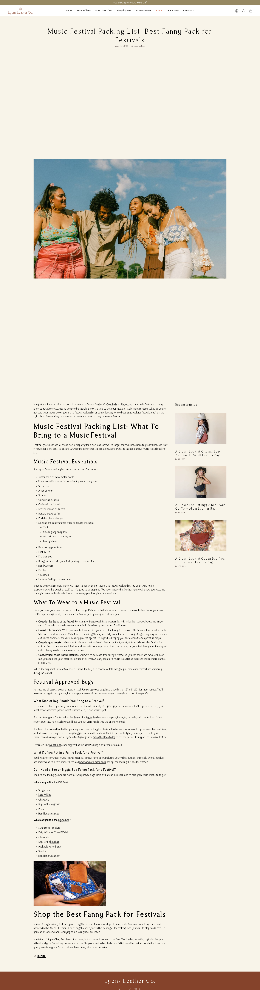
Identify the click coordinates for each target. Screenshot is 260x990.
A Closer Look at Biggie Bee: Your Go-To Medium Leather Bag (200, 506)
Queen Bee (55, 744)
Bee (76, 717)
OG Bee (62, 782)
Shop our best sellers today (98, 943)
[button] (103, 11)
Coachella (111, 404)
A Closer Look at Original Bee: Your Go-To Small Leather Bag (197, 453)
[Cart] (250, 11)
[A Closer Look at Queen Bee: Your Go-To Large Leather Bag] (200, 535)
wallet (124, 757)
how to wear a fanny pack (92, 762)
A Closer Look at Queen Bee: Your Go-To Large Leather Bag (200, 560)
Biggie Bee (91, 717)
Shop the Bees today (104, 737)
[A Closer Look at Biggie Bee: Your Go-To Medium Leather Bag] (200, 482)
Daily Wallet (44, 794)
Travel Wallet (61, 832)
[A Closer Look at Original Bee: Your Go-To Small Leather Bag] (200, 428)
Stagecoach (127, 404)
